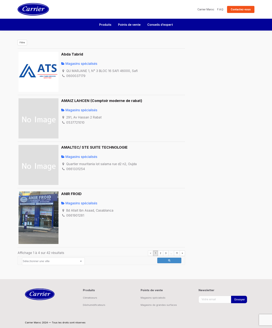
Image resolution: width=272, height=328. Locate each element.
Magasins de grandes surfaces (159, 304)
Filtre (22, 42)
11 (177, 253)
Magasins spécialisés (81, 64)
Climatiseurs (90, 297)
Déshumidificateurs (94, 304)
